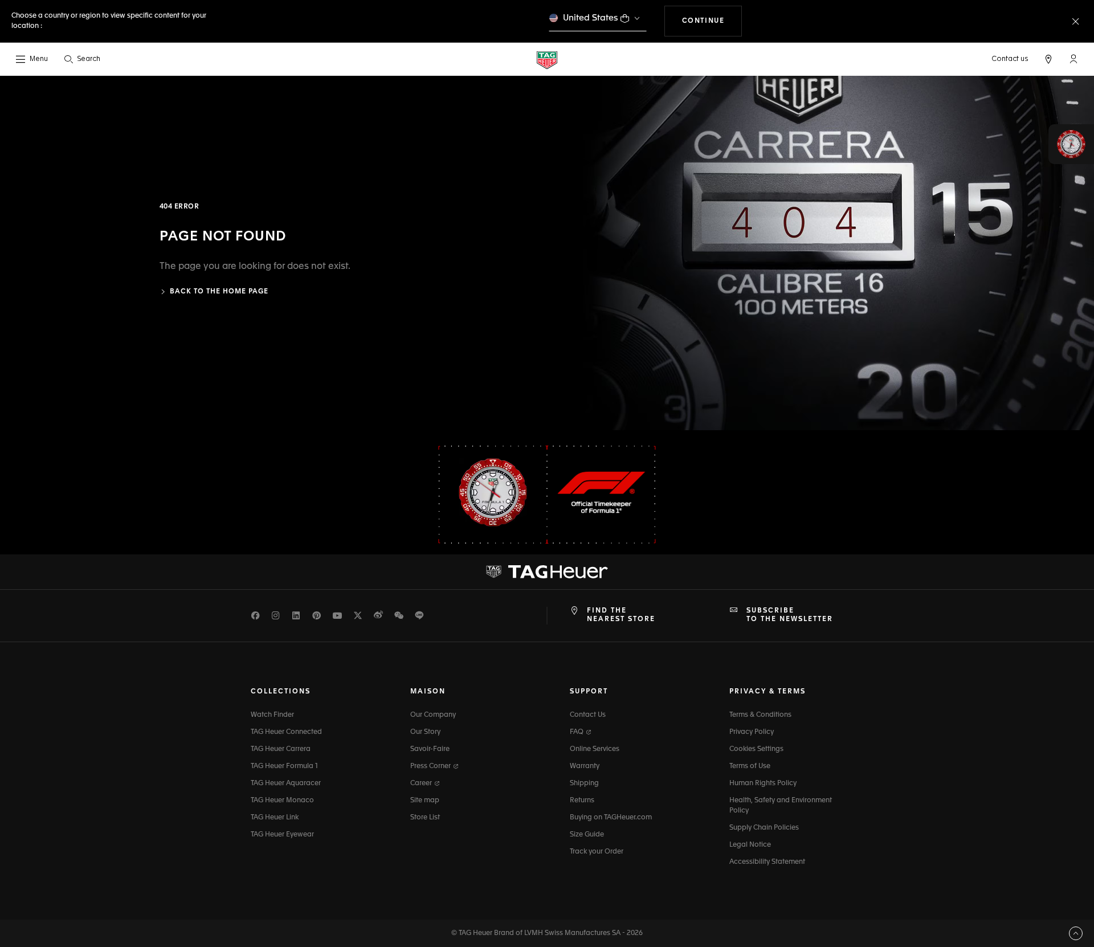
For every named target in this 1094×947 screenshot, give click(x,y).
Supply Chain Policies (764, 827)
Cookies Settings (756, 749)
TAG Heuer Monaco (282, 800)
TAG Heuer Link (275, 817)
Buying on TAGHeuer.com (611, 817)
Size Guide (587, 834)
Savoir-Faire (430, 749)
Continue (712, 21)
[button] (1073, 59)
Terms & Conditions (760, 715)
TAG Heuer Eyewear (282, 834)
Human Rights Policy (763, 783)
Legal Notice (750, 845)
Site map (424, 800)
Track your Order (596, 851)
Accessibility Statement (767, 862)
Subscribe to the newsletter (789, 614)
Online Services (594, 749)
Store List (425, 817)
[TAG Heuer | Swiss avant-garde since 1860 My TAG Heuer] (547, 572)
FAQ (577, 732)
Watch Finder (272, 715)
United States (591, 18)
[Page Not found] (820, 253)
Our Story (425, 732)
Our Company (433, 715)
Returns (582, 800)
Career (422, 783)
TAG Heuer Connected (286, 732)
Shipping (584, 783)
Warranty (584, 766)
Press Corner (431, 766)
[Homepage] (547, 60)
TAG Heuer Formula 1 (284, 766)
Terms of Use (749, 766)
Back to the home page (219, 291)
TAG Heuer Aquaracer (286, 783)
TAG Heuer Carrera (281, 749)
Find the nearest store (621, 614)
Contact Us (588, 715)
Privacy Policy (751, 732)
